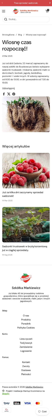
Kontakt (26, 362)
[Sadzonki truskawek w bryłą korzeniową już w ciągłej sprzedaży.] (26, 224)
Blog (20, 34)
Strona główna (8, 34)
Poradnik (26, 323)
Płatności (26, 374)
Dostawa (26, 370)
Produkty (26, 319)
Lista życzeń (26, 339)
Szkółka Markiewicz (34, 387)
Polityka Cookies (26, 327)
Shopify (5, 393)
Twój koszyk (26, 343)
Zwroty (26, 366)
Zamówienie (26, 347)
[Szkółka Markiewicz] (25, 11)
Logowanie (26, 351)
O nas (26, 315)
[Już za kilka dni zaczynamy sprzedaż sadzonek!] (26, 170)
